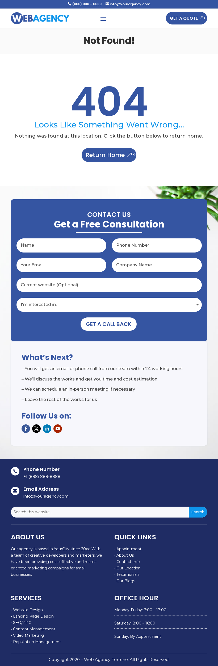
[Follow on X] (36, 428)
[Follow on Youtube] (57, 428)
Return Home (105, 155)
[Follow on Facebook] (26, 428)
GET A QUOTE (184, 18)
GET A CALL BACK (108, 324)
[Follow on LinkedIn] (47, 428)
